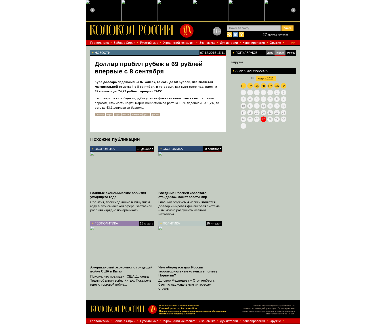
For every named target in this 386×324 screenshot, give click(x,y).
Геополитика (99, 42)
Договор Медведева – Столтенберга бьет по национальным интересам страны (186, 284)
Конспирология (254, 42)
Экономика (207, 42)
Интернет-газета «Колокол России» (179, 305)
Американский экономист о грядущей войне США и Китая (121, 269)
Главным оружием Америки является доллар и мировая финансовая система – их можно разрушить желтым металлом (189, 208)
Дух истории (229, 42)
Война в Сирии (124, 42)
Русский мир (149, 42)
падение (137, 114)
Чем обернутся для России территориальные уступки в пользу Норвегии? (187, 271)
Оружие (275, 42)
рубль (155, 114)
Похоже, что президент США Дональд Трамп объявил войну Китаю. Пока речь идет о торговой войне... (120, 280)
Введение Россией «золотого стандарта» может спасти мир (182, 195)
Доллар (100, 114)
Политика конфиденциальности (177, 313)
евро (109, 114)
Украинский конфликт (179, 42)
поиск (287, 28)
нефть (126, 114)
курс (117, 114)
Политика (171, 223)
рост (146, 114)
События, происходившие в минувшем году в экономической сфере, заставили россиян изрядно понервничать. (121, 206)
